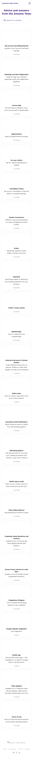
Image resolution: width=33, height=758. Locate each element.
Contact (27, 749)
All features (12, 749)
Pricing (20, 749)
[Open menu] (29, 3)
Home (5, 749)
